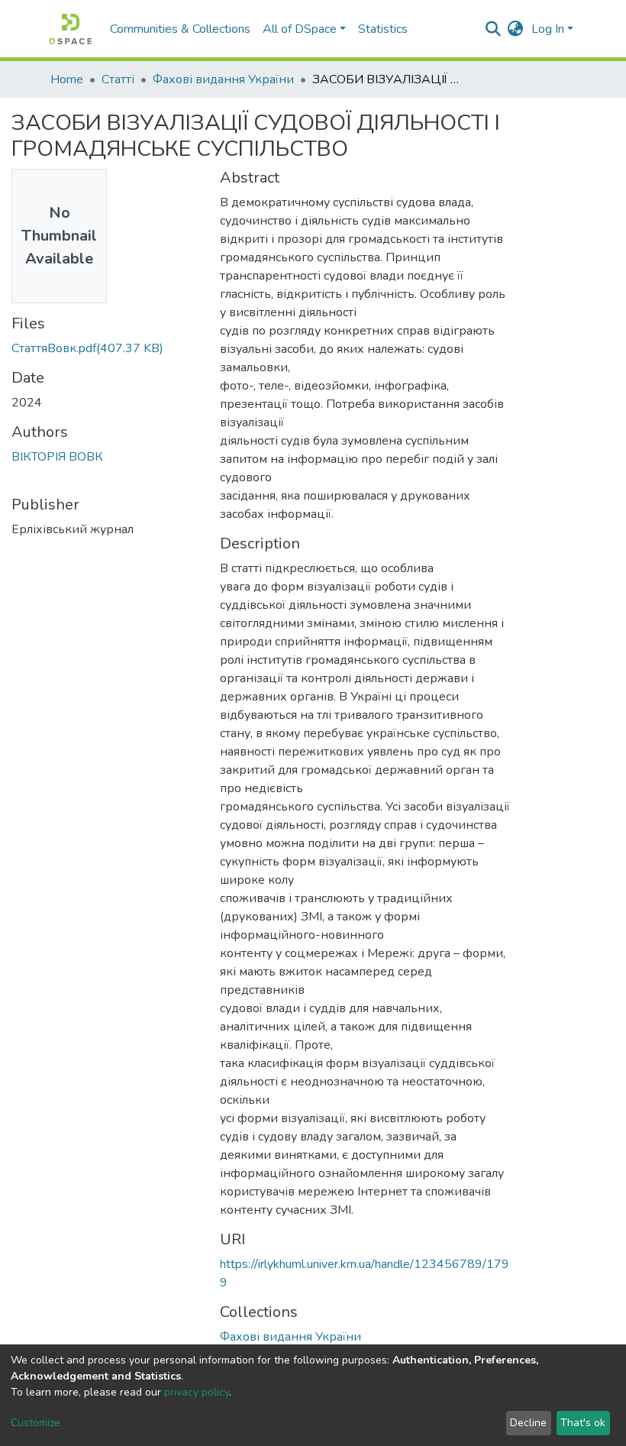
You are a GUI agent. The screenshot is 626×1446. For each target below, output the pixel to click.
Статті (118, 79)
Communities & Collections (180, 29)
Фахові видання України (223, 79)
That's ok (582, 1422)
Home (66, 79)
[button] (515, 29)
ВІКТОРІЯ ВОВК (57, 456)
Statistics (383, 29)
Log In (547, 29)
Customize (35, 1422)
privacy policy (196, 1392)
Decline (528, 1422)
